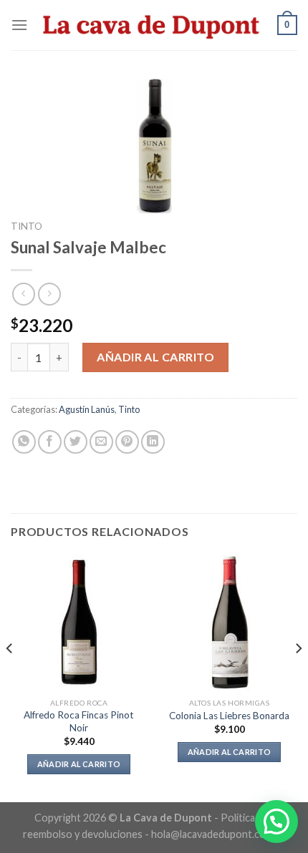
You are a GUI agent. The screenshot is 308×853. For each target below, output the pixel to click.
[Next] (298, 677)
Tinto (26, 226)
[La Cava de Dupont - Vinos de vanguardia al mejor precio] (152, 25)
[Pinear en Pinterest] (127, 442)
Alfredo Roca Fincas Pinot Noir (79, 721)
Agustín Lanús (87, 409)
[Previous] (10, 677)
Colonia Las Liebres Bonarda (229, 715)
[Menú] (19, 24)
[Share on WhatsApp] (24, 442)
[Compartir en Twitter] (75, 442)
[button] (276, 821)
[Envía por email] (101, 442)
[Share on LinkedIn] (153, 442)
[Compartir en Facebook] (50, 442)
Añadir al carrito (155, 357)
